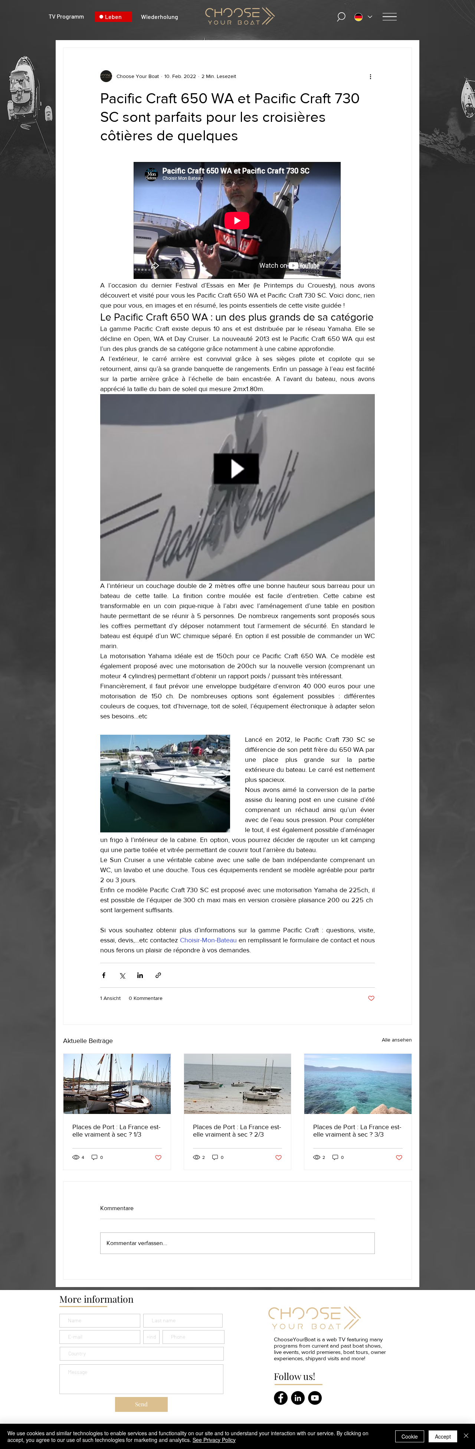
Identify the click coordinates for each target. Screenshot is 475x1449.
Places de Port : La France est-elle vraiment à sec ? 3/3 (357, 1130)
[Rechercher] (341, 17)
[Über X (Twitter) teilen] (121, 975)
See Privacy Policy (214, 1439)
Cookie (410, 1436)
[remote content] (237, 221)
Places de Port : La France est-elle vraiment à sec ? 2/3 (237, 1130)
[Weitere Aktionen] (370, 76)
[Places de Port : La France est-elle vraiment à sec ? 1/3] (117, 1084)
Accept (443, 1436)
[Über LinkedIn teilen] (140, 975)
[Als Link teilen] (158, 975)
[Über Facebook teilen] (103, 975)
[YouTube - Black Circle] (315, 1398)
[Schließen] (466, 1436)
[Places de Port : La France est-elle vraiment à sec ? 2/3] (237, 1084)
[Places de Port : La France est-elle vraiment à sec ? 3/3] (358, 1084)
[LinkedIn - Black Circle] (298, 1398)
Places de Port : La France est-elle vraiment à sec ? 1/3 (116, 1130)
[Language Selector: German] (363, 17)
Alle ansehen (397, 1040)
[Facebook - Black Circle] (281, 1398)
